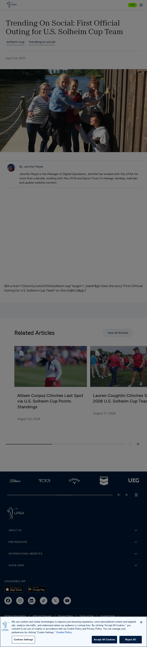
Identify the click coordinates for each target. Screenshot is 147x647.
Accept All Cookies (104, 639)
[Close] (141, 622)
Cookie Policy (64, 632)
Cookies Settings (23, 639)
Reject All (130, 639)
